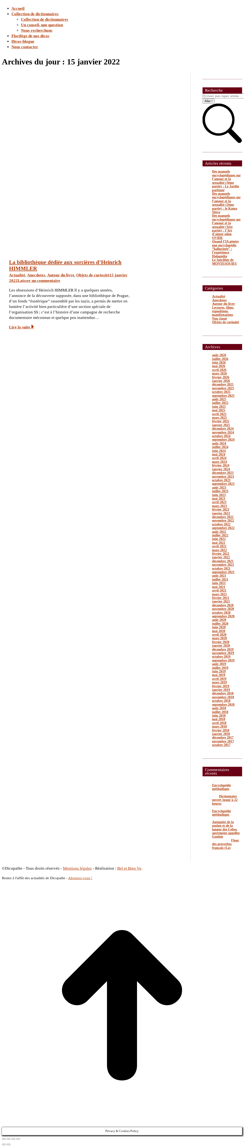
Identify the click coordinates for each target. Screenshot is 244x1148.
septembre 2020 (223, 616)
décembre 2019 (223, 649)
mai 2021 (218, 587)
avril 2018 (219, 723)
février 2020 (220, 642)
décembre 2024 (223, 428)
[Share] (8, 1139)
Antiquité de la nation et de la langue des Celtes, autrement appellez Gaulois (226, 829)
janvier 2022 (221, 557)
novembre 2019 (223, 653)
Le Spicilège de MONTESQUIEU (224, 261)
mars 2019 (219, 682)
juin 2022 (219, 539)
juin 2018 (219, 715)
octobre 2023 (221, 480)
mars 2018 (219, 726)
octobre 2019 (221, 656)
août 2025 (219, 399)
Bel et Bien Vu (129, 868)
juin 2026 (219, 362)
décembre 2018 (223, 693)
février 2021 (220, 598)
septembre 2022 (223, 528)
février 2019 (220, 686)
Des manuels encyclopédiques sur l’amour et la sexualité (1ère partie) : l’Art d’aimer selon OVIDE (226, 226)
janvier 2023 (221, 513)
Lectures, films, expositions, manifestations (223, 311)
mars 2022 (219, 550)
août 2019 (219, 664)
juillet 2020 (220, 623)
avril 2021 (219, 590)
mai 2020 (218, 631)
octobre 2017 (221, 745)
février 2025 (220, 421)
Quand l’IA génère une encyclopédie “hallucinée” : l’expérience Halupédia (225, 249)
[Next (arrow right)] (8, 1144)
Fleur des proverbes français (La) (225, 844)
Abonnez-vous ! (80, 878)
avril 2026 (219, 370)
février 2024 (220, 465)
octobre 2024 (221, 436)
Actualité (17, 275)
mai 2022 (218, 543)
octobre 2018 (221, 701)
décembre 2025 (223, 384)
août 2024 (219, 443)
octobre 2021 (221, 568)
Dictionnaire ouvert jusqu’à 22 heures (225, 799)
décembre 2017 (223, 737)
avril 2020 (219, 634)
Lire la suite (19, 327)
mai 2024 (218, 454)
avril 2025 (219, 414)
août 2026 (219, 355)
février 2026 (220, 377)
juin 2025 (219, 406)
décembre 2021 (223, 561)
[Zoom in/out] (18, 1139)
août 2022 (219, 532)
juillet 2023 (220, 491)
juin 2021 (219, 583)
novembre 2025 (223, 388)
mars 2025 (219, 417)
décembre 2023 (223, 473)
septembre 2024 (223, 439)
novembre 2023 (223, 476)
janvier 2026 (221, 381)
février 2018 (220, 730)
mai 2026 (218, 366)
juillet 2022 (220, 535)
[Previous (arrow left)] (4, 1144)
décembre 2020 (223, 605)
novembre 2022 (223, 520)
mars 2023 (219, 506)
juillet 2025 (220, 403)
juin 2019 (219, 671)
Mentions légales (77, 868)
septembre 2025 (223, 395)
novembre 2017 (223, 741)
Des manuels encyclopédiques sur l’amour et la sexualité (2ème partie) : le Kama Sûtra (226, 203)
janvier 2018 (221, 734)
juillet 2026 (220, 359)
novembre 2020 (223, 609)
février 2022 (220, 553)
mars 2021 (219, 594)
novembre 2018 (223, 697)
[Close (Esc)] (4, 1139)
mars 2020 (219, 638)
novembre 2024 (223, 432)
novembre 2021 (223, 564)
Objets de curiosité (92, 275)
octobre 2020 (221, 612)
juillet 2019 (220, 668)
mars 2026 (219, 373)
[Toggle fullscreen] (13, 1139)
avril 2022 (219, 546)
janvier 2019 (221, 690)
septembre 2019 (223, 660)
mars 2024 (219, 462)
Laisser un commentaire (39, 280)
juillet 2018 (220, 712)
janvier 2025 (221, 425)
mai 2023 (218, 498)
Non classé (219, 318)
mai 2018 (218, 719)
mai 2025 (218, 410)
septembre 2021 (223, 572)
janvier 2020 (221, 645)
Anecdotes (36, 275)
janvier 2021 (221, 601)
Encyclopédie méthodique (221, 787)
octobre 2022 (221, 524)
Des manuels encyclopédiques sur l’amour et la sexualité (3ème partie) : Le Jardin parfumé (226, 181)
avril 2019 (219, 679)
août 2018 (219, 708)
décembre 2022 (223, 517)
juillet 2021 (220, 579)
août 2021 (219, 575)
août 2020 (219, 620)
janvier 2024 (221, 469)
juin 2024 (219, 451)
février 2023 (220, 509)
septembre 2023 (223, 484)
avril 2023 (219, 502)
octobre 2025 (221, 392)
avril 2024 (219, 458)
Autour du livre (60, 275)
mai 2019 (218, 675)
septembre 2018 (223, 704)
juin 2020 (219, 627)
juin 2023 (219, 495)
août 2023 (219, 487)
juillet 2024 (220, 447)
